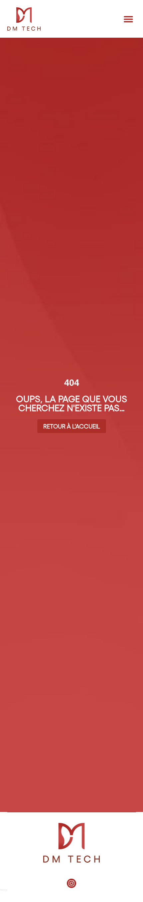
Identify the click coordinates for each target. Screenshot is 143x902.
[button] (128, 18)
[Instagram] (71, 883)
